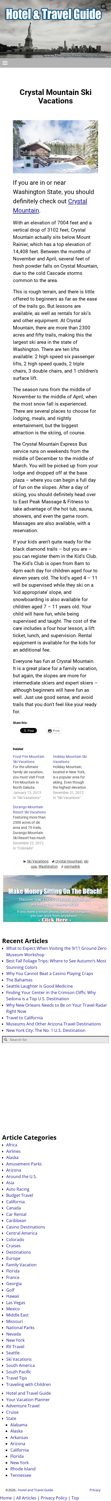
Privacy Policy (54, 1498)
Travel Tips (16, 1378)
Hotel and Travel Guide (28, 1393)
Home (6, 1498)
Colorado (15, 1239)
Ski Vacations (38, 861)
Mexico (13, 1309)
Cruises (13, 1246)
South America (20, 1365)
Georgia (14, 1283)
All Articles (26, 1498)
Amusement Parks (24, 1164)
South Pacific (18, 1372)
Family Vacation (21, 1265)
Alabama (18, 1425)
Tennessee (20, 1475)
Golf (10, 1290)
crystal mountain (68, 861)
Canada (13, 1208)
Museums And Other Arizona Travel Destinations (53, 1024)
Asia (10, 1183)
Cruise (12, 1412)
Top (75, 1498)
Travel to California (24, 1018)
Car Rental (16, 1214)
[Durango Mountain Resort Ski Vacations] (33, 827)
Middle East (17, 1315)
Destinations (18, 1252)
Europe (13, 1258)
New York (15, 1340)
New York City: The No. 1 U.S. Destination (45, 1030)
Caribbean (16, 1220)
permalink (72, 866)
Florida (13, 1271)
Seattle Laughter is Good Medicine (39, 986)
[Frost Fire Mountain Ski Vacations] (33, 777)
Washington (48, 866)
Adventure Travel (22, 1406)
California (15, 1202)
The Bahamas (19, 980)
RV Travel (15, 1346)
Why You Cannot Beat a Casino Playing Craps (49, 973)
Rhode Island (23, 1469)
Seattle (13, 1353)
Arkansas (19, 1437)
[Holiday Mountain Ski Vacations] (73, 777)
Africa (11, 1145)
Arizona (13, 1170)
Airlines (13, 1151)
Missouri (14, 1321)
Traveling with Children (28, 1384)
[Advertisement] (55, 1088)
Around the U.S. (21, 1176)
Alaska (12, 1157)
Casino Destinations (25, 1227)
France (12, 1277)
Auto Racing (17, 1189)
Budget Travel (19, 1195)
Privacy (95, 1490)
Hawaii (12, 1296)
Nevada (13, 1334)
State (11, 1418)
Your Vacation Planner (28, 1399)
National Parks (20, 1327)
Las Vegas (15, 1302)
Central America (21, 1233)
